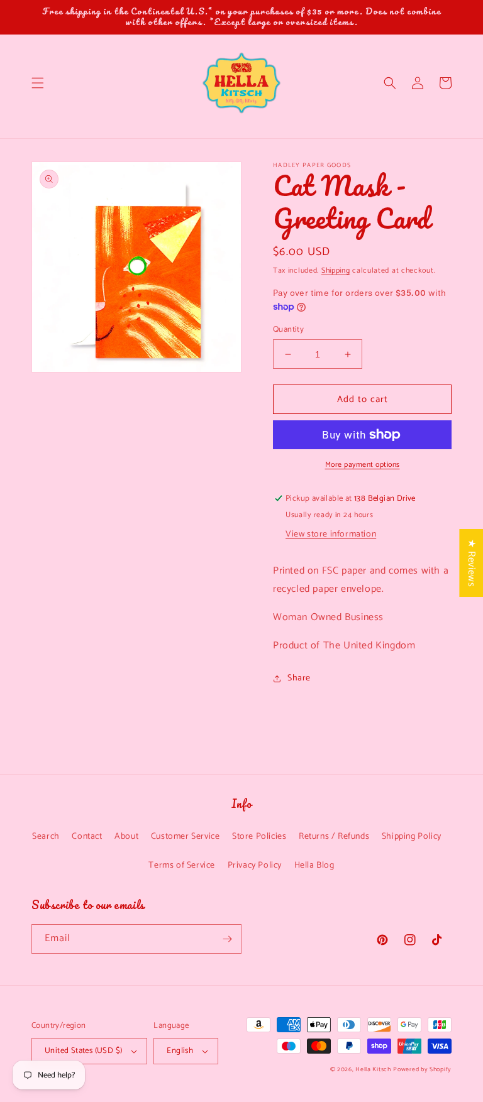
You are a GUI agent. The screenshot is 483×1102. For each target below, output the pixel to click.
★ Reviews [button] (471, 563)
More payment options (362, 465)
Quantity (288, 330)
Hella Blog (314, 865)
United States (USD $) (83, 1050)
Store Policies (259, 836)
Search (46, 836)
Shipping (335, 270)
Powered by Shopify (422, 1069)
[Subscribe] (227, 939)
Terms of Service (181, 865)
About (126, 836)
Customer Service (185, 836)
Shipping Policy (411, 836)
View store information (331, 534)
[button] (38, 83)
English (180, 1050)
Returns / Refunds (334, 836)
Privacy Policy (255, 865)
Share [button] (299, 678)
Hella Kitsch (373, 1069)
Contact (87, 836)
